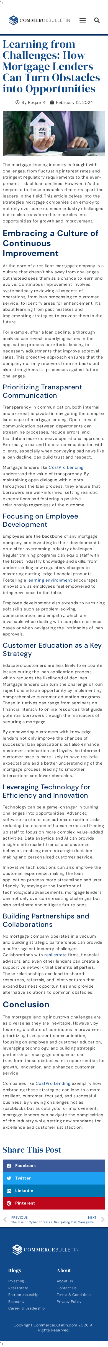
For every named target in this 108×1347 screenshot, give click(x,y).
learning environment (49, 580)
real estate (55, 955)
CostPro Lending (66, 467)
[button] (83, 20)
